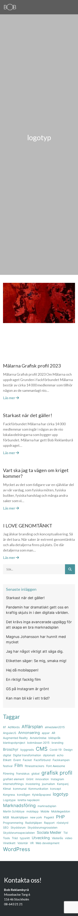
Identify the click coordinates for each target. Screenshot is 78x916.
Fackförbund (42, 760)
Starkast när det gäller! (27, 415)
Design (68, 749)
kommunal (19, 788)
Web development (47, 843)
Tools (6, 838)
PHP (60, 816)
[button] (72, 6)
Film (18, 765)
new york (36, 817)
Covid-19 (56, 749)
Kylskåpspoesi (41, 794)
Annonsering (29, 733)
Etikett (7, 760)
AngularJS (9, 733)
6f (4, 727)
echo (60, 755)
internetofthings (13, 784)
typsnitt (25, 838)
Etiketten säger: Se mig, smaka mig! (36, 661)
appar (46, 733)
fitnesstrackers (34, 766)
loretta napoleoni (28, 800)
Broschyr (10, 749)
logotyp (60, 794)
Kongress (9, 794)
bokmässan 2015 (38, 742)
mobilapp (32, 811)
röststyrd (62, 822)
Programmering (13, 822)
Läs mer (9, 398)
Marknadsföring (19, 805)
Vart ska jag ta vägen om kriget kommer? (36, 473)
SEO (6, 827)
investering (33, 784)
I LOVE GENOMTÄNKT (27, 525)
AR (53, 733)
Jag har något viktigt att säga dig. (34, 651)
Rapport (49, 822)
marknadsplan (47, 806)
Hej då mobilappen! (22, 670)
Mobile (45, 811)
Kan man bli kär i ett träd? (28, 698)
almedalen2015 (55, 727)
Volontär (22, 843)
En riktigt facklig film (23, 679)
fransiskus (22, 773)
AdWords (14, 727)
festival (7, 766)
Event (17, 760)
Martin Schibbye (13, 811)
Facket (27, 760)
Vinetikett (9, 843)
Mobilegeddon (60, 811)
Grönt (29, 779)
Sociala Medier (49, 832)
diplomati (49, 755)
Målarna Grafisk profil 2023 (32, 365)
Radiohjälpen (33, 822)
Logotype (9, 800)
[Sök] (70, 569)
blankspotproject (14, 742)
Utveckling (41, 838)
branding (57, 742)
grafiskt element (13, 779)
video (68, 838)
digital (7, 755)
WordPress (16, 849)
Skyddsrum (18, 827)
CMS (42, 749)
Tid (65, 832)
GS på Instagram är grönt (27, 689)
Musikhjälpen (19, 817)
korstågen (23, 794)
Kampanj (62, 784)
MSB (6, 817)
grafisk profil (56, 773)
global (35, 773)
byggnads (27, 749)
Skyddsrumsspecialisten (19, 832)
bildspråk (54, 738)
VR (32, 843)
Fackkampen (61, 760)
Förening (8, 773)
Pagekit (49, 817)
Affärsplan (32, 726)
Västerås (57, 838)
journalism (48, 784)
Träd (15, 838)
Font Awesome (55, 766)
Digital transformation (27, 755)
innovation (42, 779)
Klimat (7, 788)
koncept (55, 788)
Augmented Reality (15, 738)
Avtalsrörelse (38, 738)
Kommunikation (38, 788)
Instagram (57, 779)
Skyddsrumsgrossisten (42, 827)
